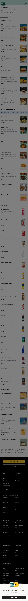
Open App (14, 597)
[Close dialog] (25, 586)
